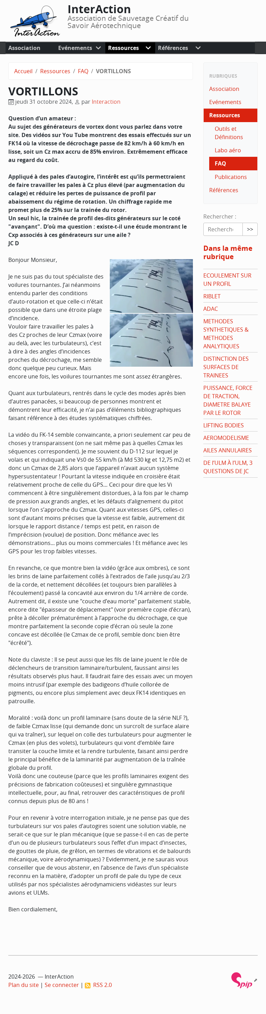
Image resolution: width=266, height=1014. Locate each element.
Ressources (123, 48)
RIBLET (212, 296)
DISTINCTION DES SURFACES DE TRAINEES (226, 367)
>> (250, 229)
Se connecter (62, 985)
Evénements (75, 48)
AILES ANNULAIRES (227, 450)
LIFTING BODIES (223, 425)
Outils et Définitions (229, 133)
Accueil (23, 71)
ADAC (210, 309)
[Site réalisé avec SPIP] (244, 980)
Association (24, 48)
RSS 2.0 (101, 985)
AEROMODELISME (226, 438)
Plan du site (23, 985)
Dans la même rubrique (227, 252)
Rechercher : (219, 216)
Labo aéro (228, 150)
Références (173, 48)
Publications (231, 177)
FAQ (83, 71)
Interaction (106, 101)
